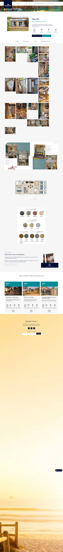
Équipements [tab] (26, 41)
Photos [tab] (17, 41)
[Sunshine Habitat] (8, 5)
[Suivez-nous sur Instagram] (55, 1)
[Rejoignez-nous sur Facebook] (57, 1)
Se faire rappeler (47, 35)
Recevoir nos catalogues (10, 264)
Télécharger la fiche (37, 35)
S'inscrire (38, 336)
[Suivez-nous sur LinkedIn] (59, 1)
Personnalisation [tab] (45, 41)
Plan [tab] (35, 41)
